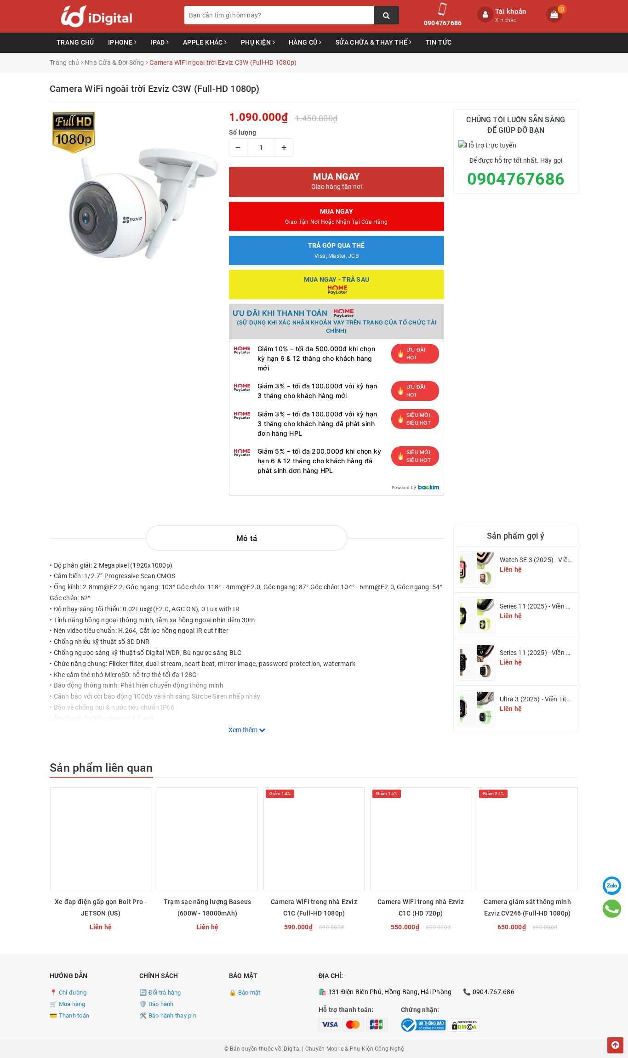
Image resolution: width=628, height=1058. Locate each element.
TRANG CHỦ (75, 42)
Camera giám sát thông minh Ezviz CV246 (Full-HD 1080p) (527, 907)
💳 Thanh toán (69, 1015)
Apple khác (204, 42)
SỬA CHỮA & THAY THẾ (372, 42)
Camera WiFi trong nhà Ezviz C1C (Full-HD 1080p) (314, 907)
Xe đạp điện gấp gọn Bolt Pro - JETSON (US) (101, 907)
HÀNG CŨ (304, 42)
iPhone (121, 42)
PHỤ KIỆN (257, 42)
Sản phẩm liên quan (101, 767)
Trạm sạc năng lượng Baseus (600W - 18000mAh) (207, 907)
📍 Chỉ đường (68, 992)
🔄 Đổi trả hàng (160, 992)
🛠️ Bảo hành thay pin (167, 1015)
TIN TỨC (439, 42)
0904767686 (443, 23)
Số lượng (242, 132)
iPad (158, 42)
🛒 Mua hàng (68, 1004)
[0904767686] (612, 908)
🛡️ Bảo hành (156, 1004)
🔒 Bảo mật (244, 992)
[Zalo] (612, 885)
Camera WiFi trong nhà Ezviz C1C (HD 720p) (420, 907)
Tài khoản (510, 11)
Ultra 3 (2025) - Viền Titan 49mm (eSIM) (557, 699)
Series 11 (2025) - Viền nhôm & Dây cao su (561, 606)
